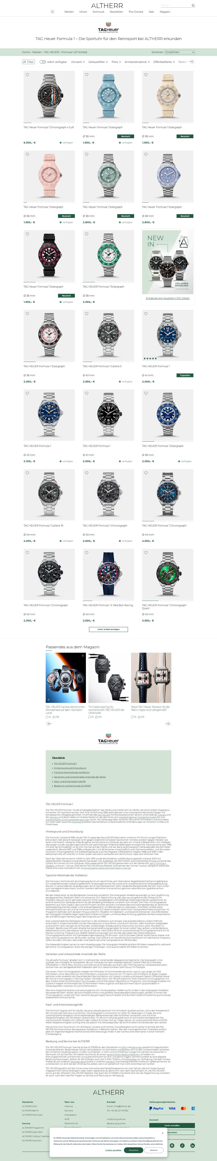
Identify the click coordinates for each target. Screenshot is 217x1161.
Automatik (77, 822)
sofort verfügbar (57, 61)
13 (73, 202)
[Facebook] (172, 1145)
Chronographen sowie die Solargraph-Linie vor (106, 868)
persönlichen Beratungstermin (123, 1054)
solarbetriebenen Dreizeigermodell (138, 817)
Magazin (110, 1061)
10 (61, 202)
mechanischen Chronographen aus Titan (68, 819)
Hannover (137, 1047)
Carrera (162, 815)
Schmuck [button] (98, 11)
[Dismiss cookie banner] (163, 1133)
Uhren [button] (83, 11)
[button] (52, 11)
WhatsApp (131, 1059)
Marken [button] (69, 11)
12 (69, 202)
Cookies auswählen (113, 1150)
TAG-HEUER (104, 815)
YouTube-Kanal (78, 1061)
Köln (124, 1047)
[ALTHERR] (107, 5)
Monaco (54, 817)
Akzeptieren (134, 1150)
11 (65, 202)
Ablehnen (154, 1150)
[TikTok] (182, 1145)
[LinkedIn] (192, 1145)
